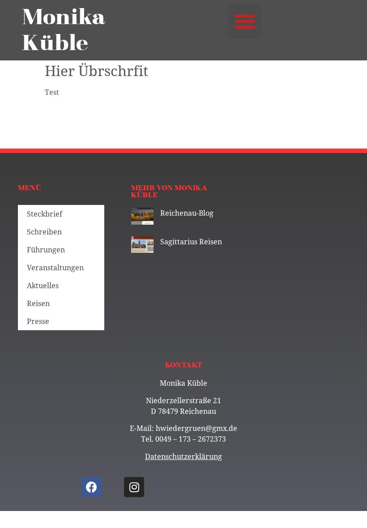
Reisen (38, 303)
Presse (38, 321)
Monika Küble (64, 30)
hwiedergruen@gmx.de (196, 428)
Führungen (46, 250)
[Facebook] (91, 487)
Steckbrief (44, 214)
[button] (244, 21)
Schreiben (44, 232)
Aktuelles (43, 285)
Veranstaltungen (55, 268)
